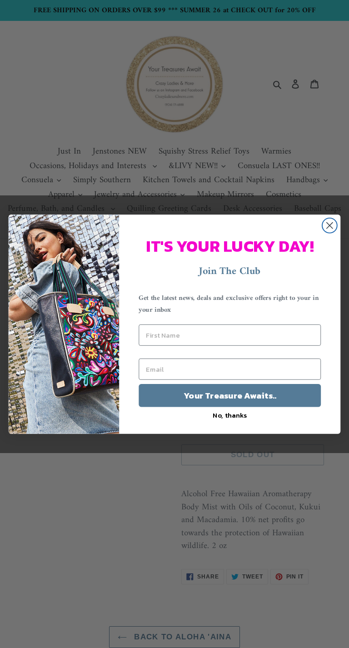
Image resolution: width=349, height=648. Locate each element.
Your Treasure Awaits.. (230, 395)
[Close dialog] (329, 225)
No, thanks (230, 415)
